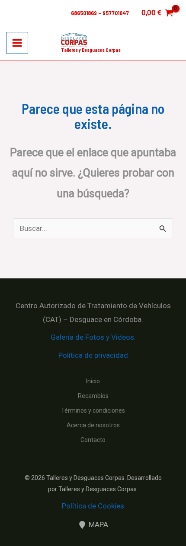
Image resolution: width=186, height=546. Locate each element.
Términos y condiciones (93, 410)
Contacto (93, 439)
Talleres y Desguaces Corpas (91, 50)
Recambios (93, 395)
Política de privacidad (93, 355)
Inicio (93, 381)
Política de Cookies (93, 506)
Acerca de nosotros (93, 425)
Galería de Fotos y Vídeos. (93, 337)
